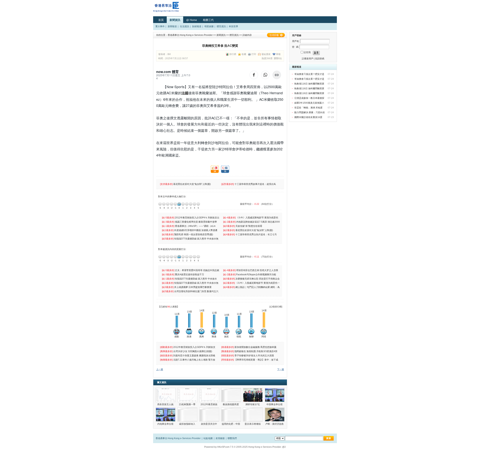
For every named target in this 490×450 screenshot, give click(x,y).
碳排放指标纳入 (187, 424)
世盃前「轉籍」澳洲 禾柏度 (308, 107)
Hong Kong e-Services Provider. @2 (267, 447)
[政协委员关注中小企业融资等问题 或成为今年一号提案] (209, 414)
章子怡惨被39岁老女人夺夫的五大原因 (254, 355)
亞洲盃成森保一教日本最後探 (309, 98)
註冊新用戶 (307, 58)
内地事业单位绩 (165, 424)
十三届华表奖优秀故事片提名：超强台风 (255, 184)
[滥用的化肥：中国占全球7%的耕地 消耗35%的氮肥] (231, 414)
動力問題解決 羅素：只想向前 (309, 112)
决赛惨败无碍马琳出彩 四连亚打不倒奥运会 (257, 278)
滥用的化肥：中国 (231, 424)
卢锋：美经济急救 (274, 424)
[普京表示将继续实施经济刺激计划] (253, 414)
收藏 (244, 54)
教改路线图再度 (231, 404)
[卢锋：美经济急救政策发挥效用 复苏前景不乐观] (275, 414)
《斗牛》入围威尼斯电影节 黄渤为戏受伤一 (257, 283)
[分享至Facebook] (254, 75)
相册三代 (208, 19)
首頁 (161, 19)
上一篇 (159, 369)
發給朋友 (266, 54)
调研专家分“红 (253, 404)
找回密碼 (319, 58)
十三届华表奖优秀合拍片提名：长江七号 (256, 234)
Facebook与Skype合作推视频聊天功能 (256, 274)
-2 (171, 204)
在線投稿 (276, 35)
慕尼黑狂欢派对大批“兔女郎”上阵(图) (192, 184)
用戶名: (296, 41)
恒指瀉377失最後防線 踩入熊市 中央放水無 (196, 238)
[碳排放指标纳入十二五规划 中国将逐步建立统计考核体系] (187, 414)
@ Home (191, 19)
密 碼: (295, 47)
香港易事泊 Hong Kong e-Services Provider (190, 35)
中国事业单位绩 (274, 404)
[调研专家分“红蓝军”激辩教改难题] (253, 395)
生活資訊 (184, 26)
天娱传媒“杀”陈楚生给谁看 (248, 226)
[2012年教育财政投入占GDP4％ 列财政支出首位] (209, 395)
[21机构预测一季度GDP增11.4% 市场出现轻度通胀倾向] (187, 395)
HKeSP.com (223, 447)
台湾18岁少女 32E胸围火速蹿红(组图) (193, 351)
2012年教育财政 (209, 404)
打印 (254, 54)
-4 (164, 204)
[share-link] (277, 75)
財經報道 (196, 26)
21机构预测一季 (187, 404)
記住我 (307, 52)
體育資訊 (221, 26)
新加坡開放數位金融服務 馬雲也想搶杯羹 (255, 347)
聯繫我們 (232, 438)
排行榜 (232, 54)
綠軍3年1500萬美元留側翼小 (309, 103)
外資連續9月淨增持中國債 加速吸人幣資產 (196, 230)
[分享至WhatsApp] (265, 75)
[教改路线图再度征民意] (231, 395)
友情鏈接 (220, 438)
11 (223, 169)
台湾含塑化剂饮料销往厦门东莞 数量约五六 (196, 291)
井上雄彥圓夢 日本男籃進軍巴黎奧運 (193, 287)
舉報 (278, 54)
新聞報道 (172, 26)
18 (213, 169)
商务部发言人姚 (165, 404)
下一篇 (280, 369)
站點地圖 (208, 438)
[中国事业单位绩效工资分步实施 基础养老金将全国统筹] (275, 395)
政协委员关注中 (209, 424)
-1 (175, 204)
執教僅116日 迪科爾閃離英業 (309, 83)
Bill (169, 54)
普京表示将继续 (253, 424)
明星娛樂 (209, 26)
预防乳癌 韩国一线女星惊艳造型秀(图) (194, 234)
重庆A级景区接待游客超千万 (189, 274)
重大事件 (160, 26)
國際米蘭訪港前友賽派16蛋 (308, 117)
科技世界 (233, 26)
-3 (168, 204)
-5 (160, 204)
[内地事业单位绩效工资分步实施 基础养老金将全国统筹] (166, 414)
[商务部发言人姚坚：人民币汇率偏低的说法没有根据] (166, 395)
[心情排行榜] (276, 306)
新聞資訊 (175, 19)
